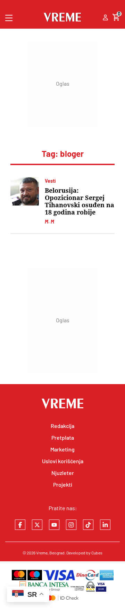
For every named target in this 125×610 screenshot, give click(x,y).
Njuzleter (62, 472)
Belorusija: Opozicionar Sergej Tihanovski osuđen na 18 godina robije (79, 201)
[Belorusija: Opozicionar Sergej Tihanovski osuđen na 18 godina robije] (24, 191)
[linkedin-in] (105, 525)
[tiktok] (88, 525)
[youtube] (54, 525)
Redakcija (62, 425)
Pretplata (62, 437)
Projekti (62, 484)
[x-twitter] (37, 525)
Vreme (42, 552)
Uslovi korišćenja (62, 461)
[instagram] (71, 525)
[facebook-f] (20, 525)
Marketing (62, 449)
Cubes (96, 552)
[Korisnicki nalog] (105, 18)
